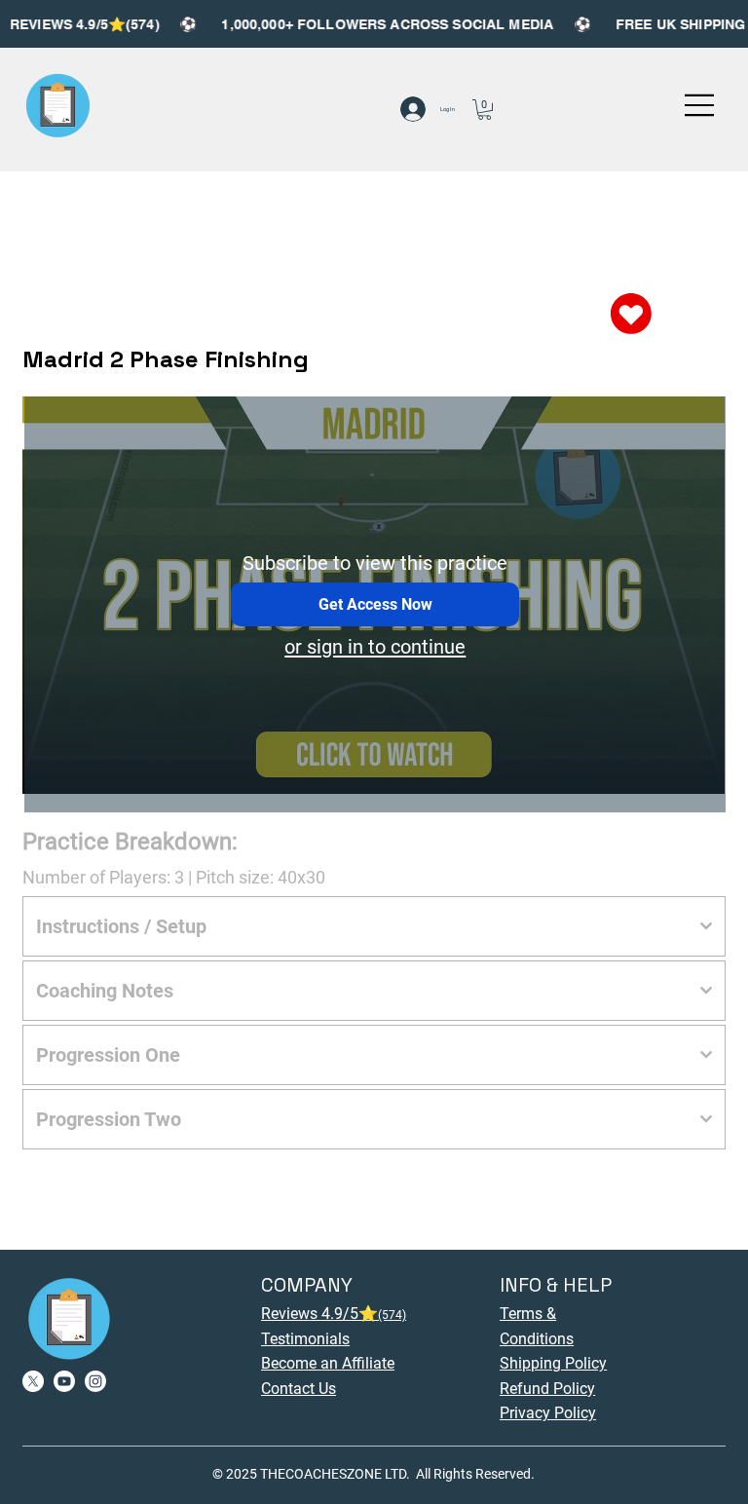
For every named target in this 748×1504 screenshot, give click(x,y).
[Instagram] (95, 1381)
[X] (33, 1381)
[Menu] (700, 105)
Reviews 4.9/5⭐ (333, 1313)
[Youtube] (64, 1381)
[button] (484, 109)
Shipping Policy (553, 1363)
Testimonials (305, 1339)
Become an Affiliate (327, 1363)
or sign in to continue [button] (375, 646)
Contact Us (298, 1388)
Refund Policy (547, 1388)
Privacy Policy (548, 1413)
